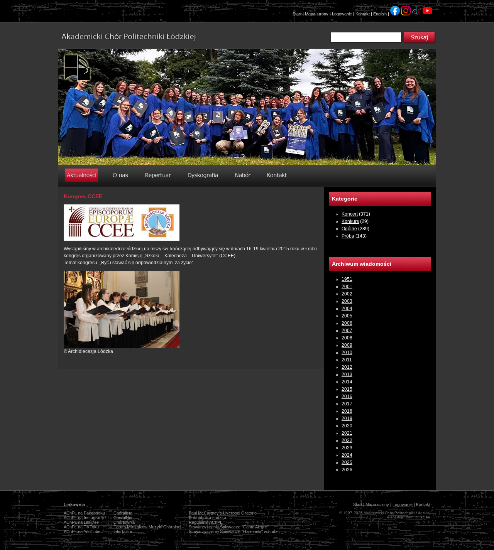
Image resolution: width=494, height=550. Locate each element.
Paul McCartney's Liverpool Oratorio (223, 513)
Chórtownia (124, 522)
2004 (347, 308)
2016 (347, 396)
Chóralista (122, 513)
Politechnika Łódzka (207, 517)
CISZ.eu (423, 517)
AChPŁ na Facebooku (84, 513)
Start (297, 14)
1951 (347, 279)
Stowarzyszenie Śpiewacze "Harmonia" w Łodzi (233, 531)
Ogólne (349, 228)
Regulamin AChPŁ (205, 522)
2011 (347, 360)
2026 (347, 469)
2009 (347, 345)
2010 (347, 352)
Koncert (350, 214)
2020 (347, 426)
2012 (347, 367)
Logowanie (342, 14)
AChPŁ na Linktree (81, 522)
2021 (347, 433)
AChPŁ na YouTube (82, 531)
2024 (347, 455)
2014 (347, 382)
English (380, 14)
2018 (347, 411)
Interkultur (122, 531)
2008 (347, 338)
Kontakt (362, 14)
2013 (347, 374)
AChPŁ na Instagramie (85, 517)
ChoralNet (122, 517)
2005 (347, 316)
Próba (348, 236)
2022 (347, 440)
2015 (347, 389)
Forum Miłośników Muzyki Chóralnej (147, 527)
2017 (347, 404)
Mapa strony (316, 14)
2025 (347, 462)
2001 (347, 286)
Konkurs (350, 221)
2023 (347, 447)
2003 (347, 301)
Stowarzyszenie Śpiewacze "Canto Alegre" (229, 527)
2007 (347, 330)
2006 (347, 323)
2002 (347, 294)
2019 (347, 418)
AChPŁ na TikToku (81, 527)
